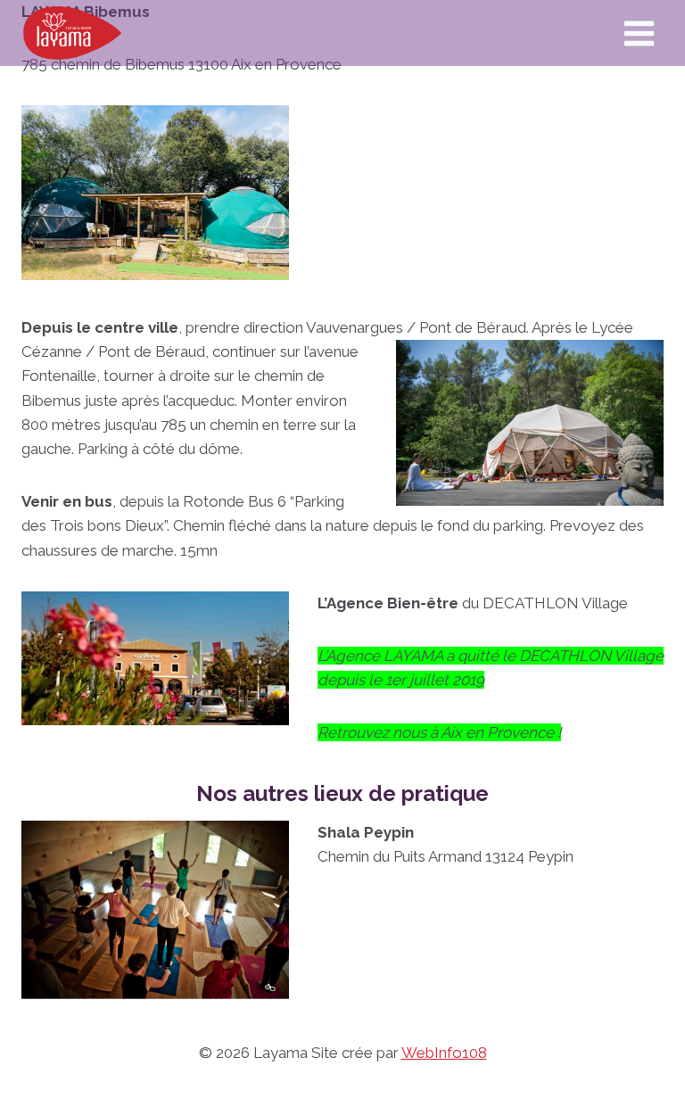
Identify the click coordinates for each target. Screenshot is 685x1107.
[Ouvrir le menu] (639, 33)
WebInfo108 (444, 1053)
